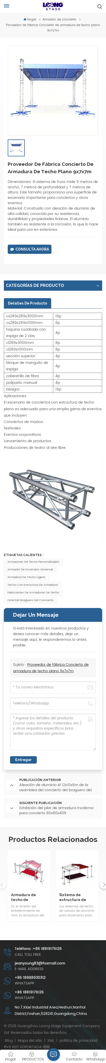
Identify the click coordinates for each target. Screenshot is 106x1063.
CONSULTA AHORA (32, 249)
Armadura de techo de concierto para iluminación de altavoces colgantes (25, 897)
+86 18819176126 (29, 992)
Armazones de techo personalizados (33, 562)
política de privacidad (78, 1041)
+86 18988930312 (30, 977)
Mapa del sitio (30, 1041)
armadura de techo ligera (26, 577)
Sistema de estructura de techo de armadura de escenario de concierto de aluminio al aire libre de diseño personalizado (73, 897)
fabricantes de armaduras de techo (33, 592)
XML (50, 1041)
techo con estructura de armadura (32, 585)
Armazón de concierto (59, 19)
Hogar (31, 19)
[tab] (27, 303)
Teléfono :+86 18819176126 (38, 948)
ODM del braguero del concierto (30, 600)
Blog (9, 1041)
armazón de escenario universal (30, 569)
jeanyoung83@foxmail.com (40, 963)
